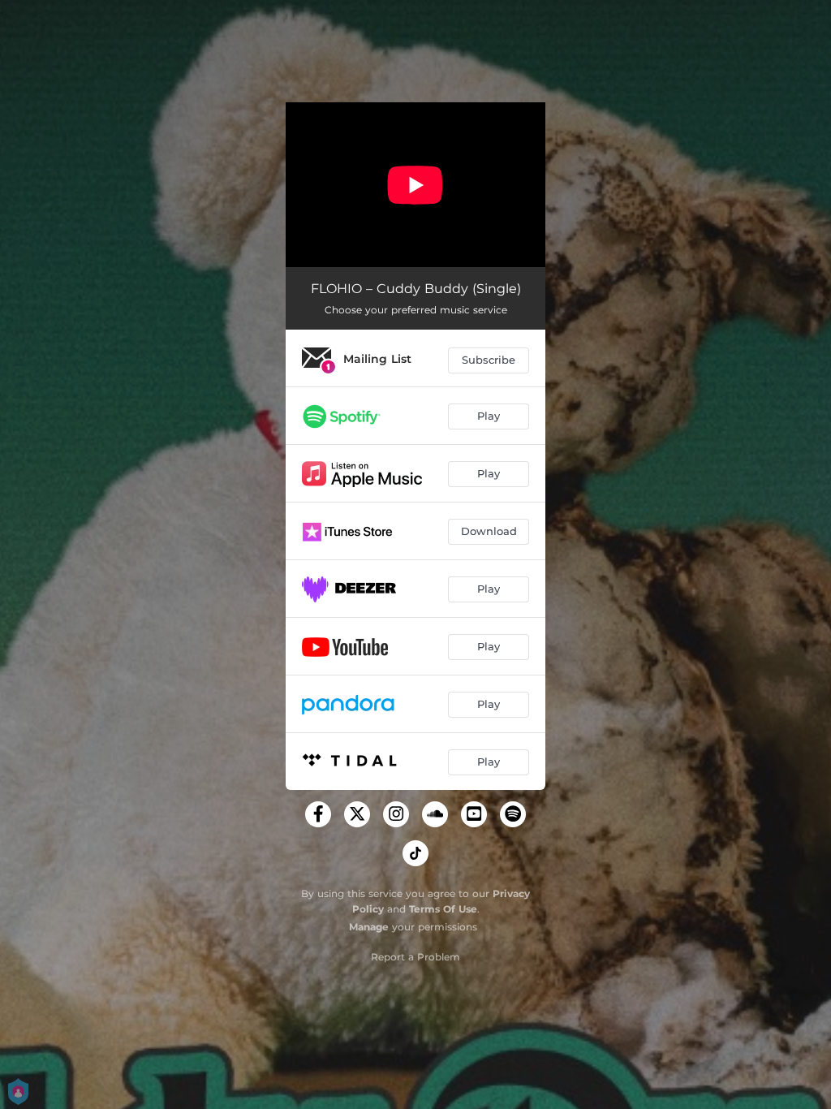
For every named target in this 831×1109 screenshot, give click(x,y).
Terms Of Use (443, 909)
